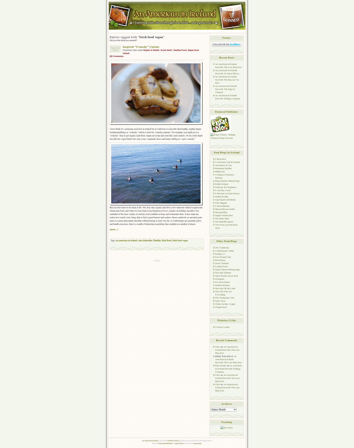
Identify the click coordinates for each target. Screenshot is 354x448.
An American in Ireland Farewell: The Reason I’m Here (227, 79)
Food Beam (220, 260)
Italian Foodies (222, 196)
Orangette (219, 278)
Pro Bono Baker (222, 282)
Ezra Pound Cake (223, 257)
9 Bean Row (220, 159)
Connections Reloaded (164, 443)
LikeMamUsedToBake (225, 199)
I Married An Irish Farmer (227, 193)
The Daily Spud (222, 218)
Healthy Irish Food (162, 240)
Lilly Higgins (221, 202)
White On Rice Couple (225, 304)
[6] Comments (117, 56)
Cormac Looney (222, 327)
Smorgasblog (221, 212)
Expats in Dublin (151, 50)
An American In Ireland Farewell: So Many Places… (228, 72)
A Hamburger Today (224, 250)
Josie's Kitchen (222, 263)
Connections (197, 443)
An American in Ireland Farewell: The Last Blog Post (228, 65)
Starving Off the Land (225, 288)
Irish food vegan (180, 240)
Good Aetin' (166, 50)
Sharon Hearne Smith (225, 209)
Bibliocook (220, 171)
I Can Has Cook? (223, 190)
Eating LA (220, 253)
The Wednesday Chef (224, 297)
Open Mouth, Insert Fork (226, 275)
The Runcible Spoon (224, 221)
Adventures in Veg (223, 165)
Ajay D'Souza (179, 443)
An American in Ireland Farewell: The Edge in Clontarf (226, 89)
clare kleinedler (145, 240)
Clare (217, 346)
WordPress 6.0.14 (173, 440)
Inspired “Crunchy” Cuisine (141, 47)
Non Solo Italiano (223, 272)
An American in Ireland (150, 440)
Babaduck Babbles (223, 168)
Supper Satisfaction (224, 215)
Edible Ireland (221, 184)
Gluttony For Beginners (226, 187)
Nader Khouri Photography (227, 269)
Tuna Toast (220, 300)
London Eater (221, 266)
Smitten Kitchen (222, 285)
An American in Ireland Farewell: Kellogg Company (227, 97)
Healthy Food (180, 50)
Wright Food (221, 307)
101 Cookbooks (222, 247)
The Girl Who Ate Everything (223, 293)
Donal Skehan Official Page (227, 180)
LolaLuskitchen (222, 206)
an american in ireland (126, 240)
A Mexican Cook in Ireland (227, 162)
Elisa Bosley (220, 365)
